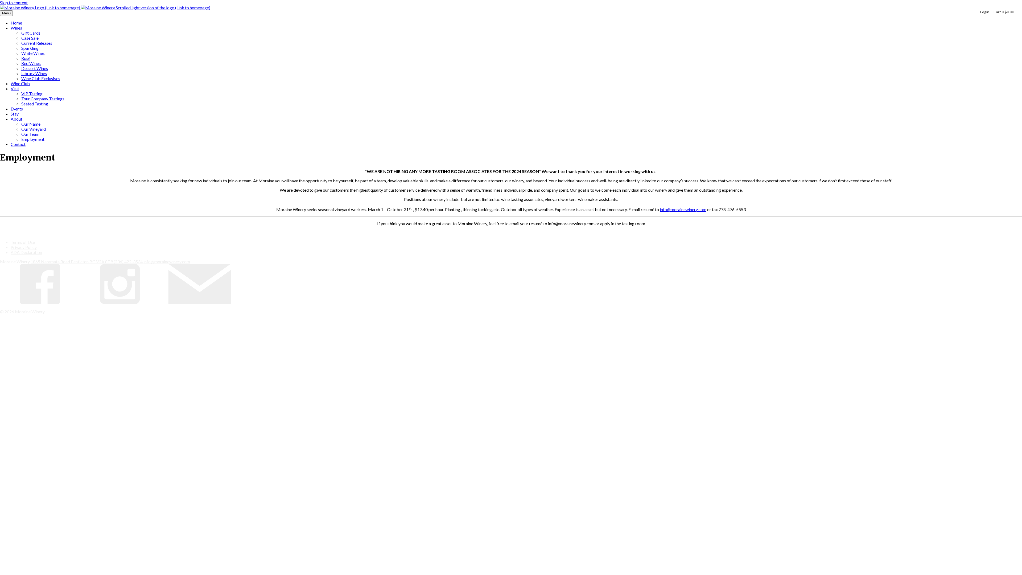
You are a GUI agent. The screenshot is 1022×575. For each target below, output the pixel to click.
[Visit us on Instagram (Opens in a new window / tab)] (120, 302)
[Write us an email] (200, 302)
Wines (16, 27)
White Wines (33, 53)
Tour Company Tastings (42, 98)
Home (16, 22)
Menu (6, 13)
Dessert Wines (34, 68)
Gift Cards (30, 32)
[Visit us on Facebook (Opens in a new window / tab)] (40, 302)
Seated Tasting (34, 103)
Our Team (30, 134)
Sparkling (30, 48)
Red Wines (31, 63)
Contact (18, 144)
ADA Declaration (26, 252)
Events (17, 108)
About (16, 118)
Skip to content (14, 2)
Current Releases (36, 43)
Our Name (30, 123)
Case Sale (30, 37)
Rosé (25, 58)
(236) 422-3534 (128, 261)
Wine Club (20, 83)
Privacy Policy (24, 247)
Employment (32, 139)
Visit (15, 88)
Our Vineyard (33, 129)
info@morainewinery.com (683, 209)
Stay (15, 113)
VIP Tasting (32, 93)
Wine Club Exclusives (40, 78)
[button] (1004, 12)
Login (984, 12)
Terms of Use (23, 242)
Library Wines (34, 73)
